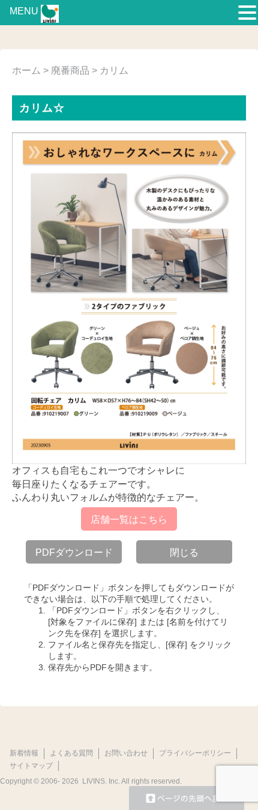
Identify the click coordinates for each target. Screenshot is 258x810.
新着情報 (24, 753)
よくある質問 (71, 753)
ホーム (26, 70)
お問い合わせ (126, 753)
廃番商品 (70, 70)
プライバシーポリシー (195, 753)
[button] (247, 13)
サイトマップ (31, 765)
